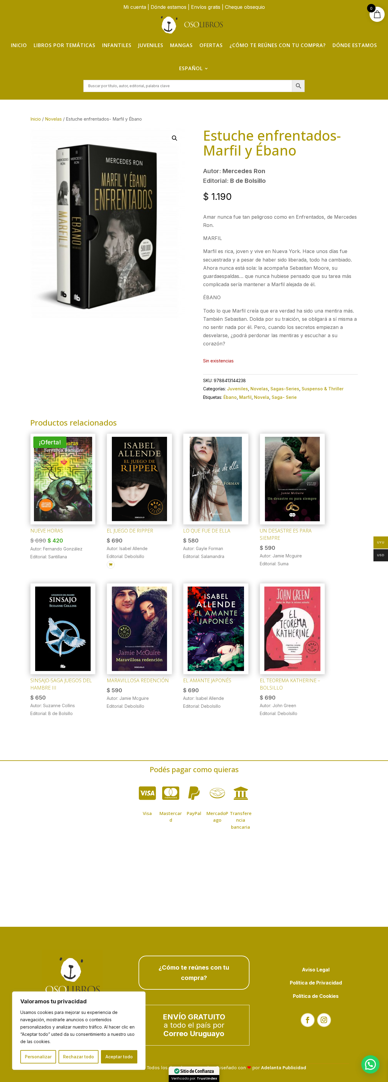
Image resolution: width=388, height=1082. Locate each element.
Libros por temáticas (64, 45)
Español (191, 68)
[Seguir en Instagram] (324, 1020)
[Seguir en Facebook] (308, 1020)
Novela (261, 397)
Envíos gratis (205, 7)
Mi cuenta (134, 7)
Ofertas (211, 45)
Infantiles (117, 45)
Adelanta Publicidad (283, 1067)
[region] (79, 1030)
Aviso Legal (315, 970)
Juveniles (150, 45)
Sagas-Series (284, 388)
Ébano (230, 397)
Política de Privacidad (316, 983)
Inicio (19, 45)
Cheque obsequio (245, 7)
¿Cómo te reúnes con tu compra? (277, 45)
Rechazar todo (78, 1056)
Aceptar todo (119, 1056)
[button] (174, 138)
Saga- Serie (284, 397)
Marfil (245, 397)
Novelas (53, 119)
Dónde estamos (168, 7)
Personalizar (38, 1056)
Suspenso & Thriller (322, 388)
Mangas (181, 45)
